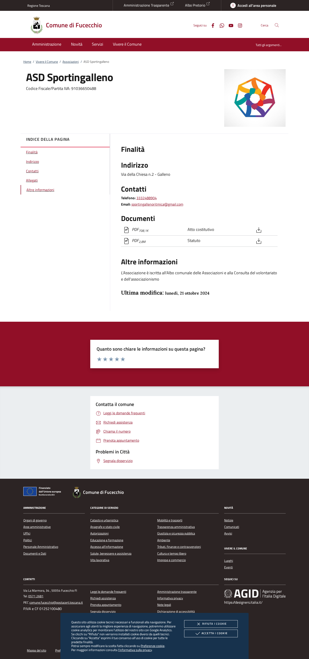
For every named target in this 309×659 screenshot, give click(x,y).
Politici (27, 540)
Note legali (164, 604)
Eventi (228, 567)
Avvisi (228, 533)
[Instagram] (238, 25)
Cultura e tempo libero (171, 553)
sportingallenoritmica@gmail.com (157, 204)
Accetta (215, 633)
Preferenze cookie (152, 645)
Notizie (228, 520)
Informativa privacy (170, 598)
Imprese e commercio (171, 560)
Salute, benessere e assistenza (110, 553)
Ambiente (163, 540)
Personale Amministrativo (40, 546)
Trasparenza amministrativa (176, 526)
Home (27, 61)
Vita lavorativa (99, 560)
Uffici (26, 533)
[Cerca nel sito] (277, 25)
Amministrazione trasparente (177, 591)
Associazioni (70, 61)
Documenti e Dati (34, 553)
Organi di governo (35, 520)
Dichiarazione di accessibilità (176, 611)
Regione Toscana (38, 5)
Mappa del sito (36, 650)
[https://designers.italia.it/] (255, 593)
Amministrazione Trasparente (147, 5)
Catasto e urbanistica (104, 520)
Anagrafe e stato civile (105, 526)
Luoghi (228, 560)
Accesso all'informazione (106, 546)
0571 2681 (35, 596)
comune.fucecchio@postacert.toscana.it (56, 602)
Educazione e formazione (106, 540)
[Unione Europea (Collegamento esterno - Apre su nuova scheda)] (43, 492)
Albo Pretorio (195, 5)
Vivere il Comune (47, 61)
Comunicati (231, 526)
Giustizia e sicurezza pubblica (176, 533)
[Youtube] (229, 25)
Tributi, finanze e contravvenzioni (179, 546)
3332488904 (146, 198)
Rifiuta (214, 623)
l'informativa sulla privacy (135, 649)
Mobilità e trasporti (169, 520)
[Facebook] (211, 25)
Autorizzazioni (99, 533)
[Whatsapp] (220, 25)
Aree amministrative (37, 526)
